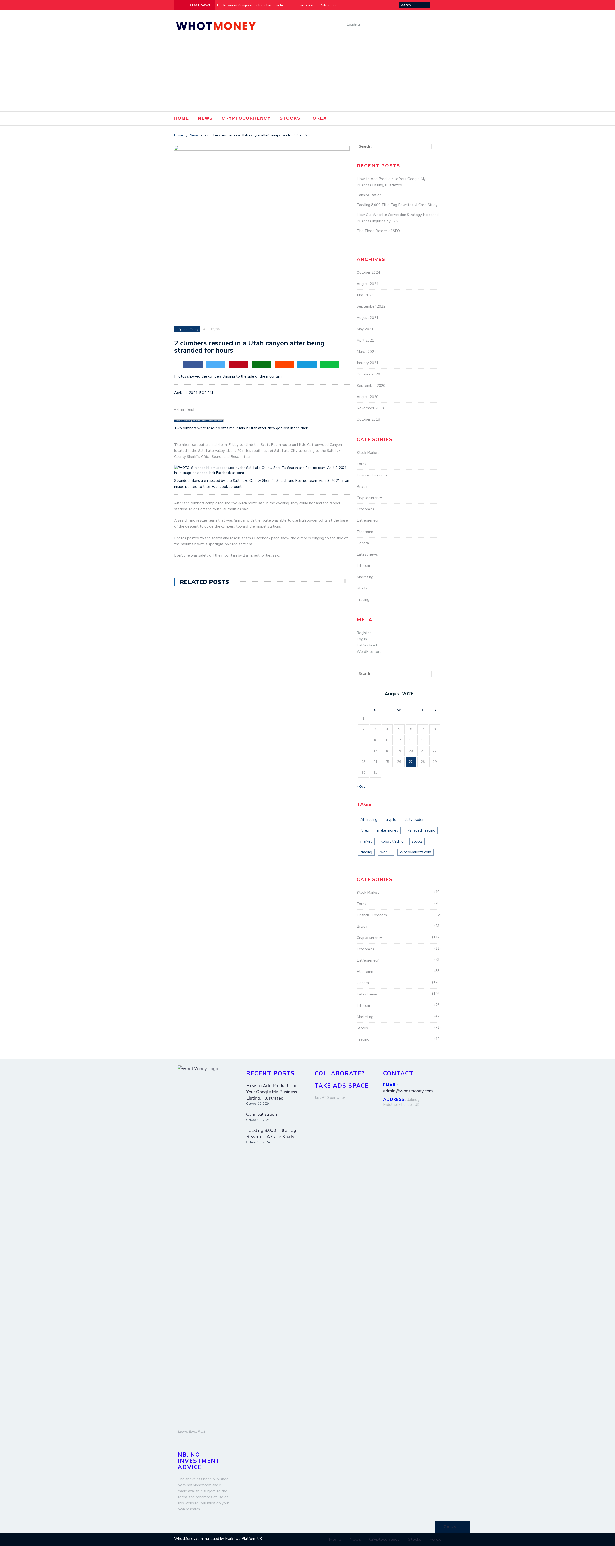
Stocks (290, 118)
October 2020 (368, 374)
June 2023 (365, 295)
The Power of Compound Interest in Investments (253, 5)
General (363, 543)
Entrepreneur (368, 520)
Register (364, 632)
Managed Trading (420, 830)
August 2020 (367, 396)
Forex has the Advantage (318, 5)
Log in (362, 639)
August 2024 (367, 283)
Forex (318, 118)
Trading (363, 599)
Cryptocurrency (246, 118)
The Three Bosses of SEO (378, 230)
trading (366, 852)
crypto (391, 819)
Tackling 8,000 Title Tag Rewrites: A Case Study (397, 205)
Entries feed (367, 645)
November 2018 (370, 408)
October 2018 (368, 419)
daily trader (414, 819)
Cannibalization (369, 195)
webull (386, 852)
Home (181, 118)
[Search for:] (414, 5)
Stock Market (368, 452)
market (366, 841)
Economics (365, 509)
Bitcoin (362, 486)
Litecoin (363, 565)
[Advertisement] (307, 75)
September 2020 (371, 385)
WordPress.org (369, 651)
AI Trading (368, 819)
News (205, 118)
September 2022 (371, 306)
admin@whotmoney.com (408, 1091)
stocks (417, 841)
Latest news (367, 554)
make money (387, 830)
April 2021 (365, 340)
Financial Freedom (372, 475)
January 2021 (367, 363)
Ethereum (365, 531)
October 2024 (368, 272)
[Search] (438, 5)
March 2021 (366, 351)
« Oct (361, 786)
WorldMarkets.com (415, 852)
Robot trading (392, 841)
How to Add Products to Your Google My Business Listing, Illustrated (271, 1092)
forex (364, 830)
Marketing (365, 577)
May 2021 (365, 329)
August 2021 (367, 317)
